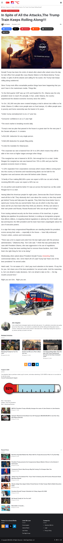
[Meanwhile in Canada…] (5, 508)
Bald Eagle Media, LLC (29, 540)
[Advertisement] (31, 435)
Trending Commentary (13, 10)
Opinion (8, 7)
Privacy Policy (48, 530)
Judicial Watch (25, 528)
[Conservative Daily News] (13, 2)
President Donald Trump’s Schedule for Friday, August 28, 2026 (29, 491)
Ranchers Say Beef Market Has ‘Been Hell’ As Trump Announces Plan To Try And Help (35, 454)
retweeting (46, 256)
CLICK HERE (43, 374)
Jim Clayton (7, 24)
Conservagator (25, 525)
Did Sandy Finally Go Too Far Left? (21, 498)
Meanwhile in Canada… (18, 505)
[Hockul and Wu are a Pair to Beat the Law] (31, 345)
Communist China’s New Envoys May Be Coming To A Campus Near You (31, 469)
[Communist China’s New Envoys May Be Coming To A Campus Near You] (5, 471)
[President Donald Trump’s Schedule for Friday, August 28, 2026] (5, 493)
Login (46, 528)
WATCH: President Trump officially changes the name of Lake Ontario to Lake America (35, 408)
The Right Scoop (26, 533)
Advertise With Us (49, 525)
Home (3, 7)
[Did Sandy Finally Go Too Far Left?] (10, 345)
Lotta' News (25, 530)
